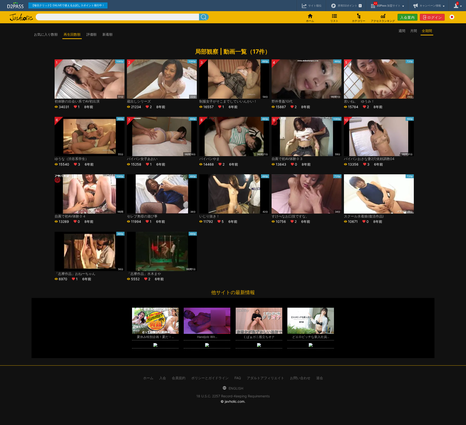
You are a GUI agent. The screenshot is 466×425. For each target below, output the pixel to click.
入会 (162, 378)
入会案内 (407, 17)
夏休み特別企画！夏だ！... (155, 337)
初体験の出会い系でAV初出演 (77, 101)
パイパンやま (209, 159)
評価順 (91, 34)
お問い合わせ (300, 378)
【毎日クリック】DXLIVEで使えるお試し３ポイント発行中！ (68, 5)
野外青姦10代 (282, 101)
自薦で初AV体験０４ (70, 216)
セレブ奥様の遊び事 (142, 216)
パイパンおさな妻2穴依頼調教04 (369, 159)
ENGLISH (235, 388)
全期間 (427, 31)
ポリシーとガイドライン (210, 378)
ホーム (148, 378)
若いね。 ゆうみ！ (359, 101)
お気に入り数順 (46, 34)
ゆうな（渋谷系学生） (72, 159)
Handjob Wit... (207, 337)
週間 (402, 31)
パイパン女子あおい (142, 159)
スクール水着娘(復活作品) (364, 216)
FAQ (237, 378)
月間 (413, 31)
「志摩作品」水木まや (144, 274)
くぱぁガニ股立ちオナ (259, 337)
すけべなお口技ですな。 (290, 216)
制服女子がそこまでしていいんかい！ (228, 101)
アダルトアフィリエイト (265, 378)
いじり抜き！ (209, 216)
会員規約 (178, 378)
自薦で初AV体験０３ (287, 159)
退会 (319, 378)
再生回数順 (72, 34)
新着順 (107, 34)
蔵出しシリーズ (139, 101)
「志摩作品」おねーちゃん (75, 274)
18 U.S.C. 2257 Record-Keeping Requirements (233, 396)
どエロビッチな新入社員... (310, 337)
